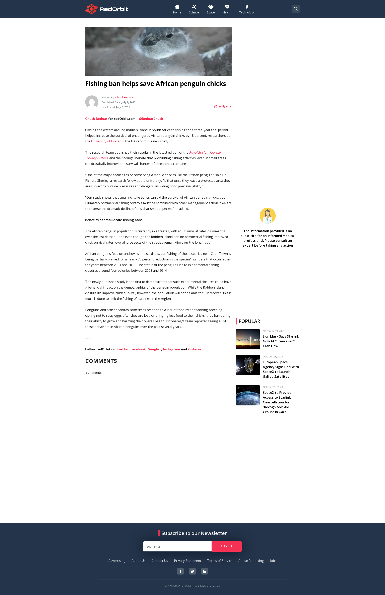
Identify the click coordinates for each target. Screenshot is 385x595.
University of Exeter (106, 141)
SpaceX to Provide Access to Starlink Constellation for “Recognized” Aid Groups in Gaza (277, 402)
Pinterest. (196, 349)
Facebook (138, 349)
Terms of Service (219, 560)
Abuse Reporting (251, 560)
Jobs (273, 560)
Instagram (171, 349)
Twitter (122, 349)
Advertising (117, 560)
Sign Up (226, 546)
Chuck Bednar (96, 118)
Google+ (154, 349)
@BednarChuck (151, 118)
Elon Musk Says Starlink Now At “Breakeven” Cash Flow (281, 341)
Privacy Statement (187, 560)
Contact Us (160, 560)
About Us (139, 560)
